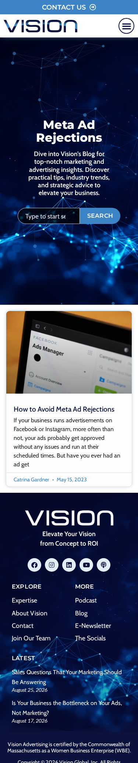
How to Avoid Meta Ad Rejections (64, 409)
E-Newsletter (93, 625)
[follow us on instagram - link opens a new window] (52, 565)
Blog (81, 613)
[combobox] (49, 216)
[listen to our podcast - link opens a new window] (103, 565)
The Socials (90, 638)
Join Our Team (31, 638)
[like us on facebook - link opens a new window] (34, 565)
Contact (22, 625)
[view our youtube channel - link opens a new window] (86, 565)
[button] (126, 26)
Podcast (86, 600)
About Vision (29, 613)
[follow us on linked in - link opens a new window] (69, 565)
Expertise (24, 600)
